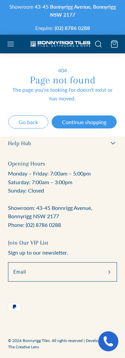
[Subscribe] (109, 272)
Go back (28, 122)
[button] (11, 44)
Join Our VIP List (28, 242)
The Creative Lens (23, 346)
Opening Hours (26, 163)
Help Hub (19, 143)
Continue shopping (84, 122)
